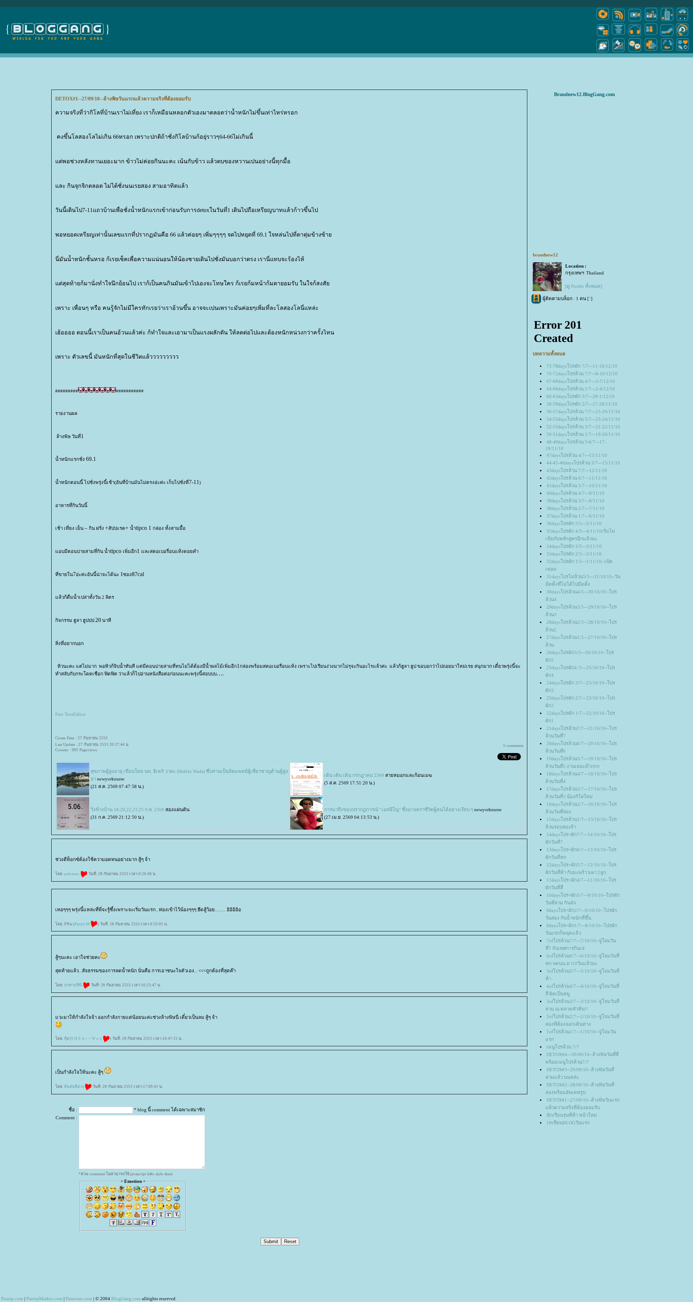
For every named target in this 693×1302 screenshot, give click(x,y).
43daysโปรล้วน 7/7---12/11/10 (576, 470)
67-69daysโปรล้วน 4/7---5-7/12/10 (580, 381)
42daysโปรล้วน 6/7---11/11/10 (576, 478)
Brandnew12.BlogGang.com (584, 94)
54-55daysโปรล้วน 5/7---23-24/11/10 (583, 419)
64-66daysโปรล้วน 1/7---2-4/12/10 (580, 389)
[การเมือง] (619, 35)
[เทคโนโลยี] (667, 20)
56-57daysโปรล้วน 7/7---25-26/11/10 (583, 411)
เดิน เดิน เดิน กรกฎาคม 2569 (354, 775)
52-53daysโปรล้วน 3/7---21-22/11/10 (583, 426)
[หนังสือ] (667, 35)
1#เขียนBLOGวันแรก (568, 1122)
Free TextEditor (70, 714)
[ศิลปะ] (682, 35)
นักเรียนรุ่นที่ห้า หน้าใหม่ (571, 1115)
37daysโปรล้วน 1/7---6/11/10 (575, 516)
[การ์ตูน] (635, 52)
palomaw (72, 873)
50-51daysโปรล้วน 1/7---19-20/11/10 (583, 434)
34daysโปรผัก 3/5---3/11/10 (574, 546)
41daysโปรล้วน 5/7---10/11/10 (576, 485)
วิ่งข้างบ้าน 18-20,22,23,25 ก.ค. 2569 (127, 809)
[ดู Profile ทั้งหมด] (583, 286)
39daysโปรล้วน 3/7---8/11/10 (575, 500)
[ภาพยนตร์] (635, 20)
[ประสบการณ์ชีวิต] (667, 52)
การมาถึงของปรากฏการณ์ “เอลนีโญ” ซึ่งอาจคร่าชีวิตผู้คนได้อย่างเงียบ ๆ (399, 809)
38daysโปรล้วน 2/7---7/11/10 (575, 508)
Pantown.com (79, 1298)
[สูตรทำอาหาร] (603, 20)
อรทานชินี (73, 985)
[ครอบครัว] (651, 35)
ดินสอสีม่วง (74, 1086)
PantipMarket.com (44, 1298)
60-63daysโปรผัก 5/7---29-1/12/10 (580, 396)
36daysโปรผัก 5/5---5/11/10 (574, 523)
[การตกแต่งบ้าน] (651, 20)
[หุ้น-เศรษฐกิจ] (619, 52)
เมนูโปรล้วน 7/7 (562, 1047)
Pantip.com (12, 1298)
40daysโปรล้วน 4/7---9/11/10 (575, 493)
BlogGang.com (126, 1298)
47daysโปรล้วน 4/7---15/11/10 (576, 455)
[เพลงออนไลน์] (635, 35)
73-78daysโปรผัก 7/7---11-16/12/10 (581, 366)
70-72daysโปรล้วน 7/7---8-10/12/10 (582, 373)
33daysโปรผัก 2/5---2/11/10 (574, 554)
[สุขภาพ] (651, 52)
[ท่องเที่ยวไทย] (603, 52)
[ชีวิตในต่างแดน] (683, 52)
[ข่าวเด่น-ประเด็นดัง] (619, 20)
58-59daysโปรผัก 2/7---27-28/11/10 (581, 404)
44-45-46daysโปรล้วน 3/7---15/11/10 (583, 463)
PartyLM (83, 924)
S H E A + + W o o (87, 1038)
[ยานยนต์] (682, 20)
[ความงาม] (603, 35)
